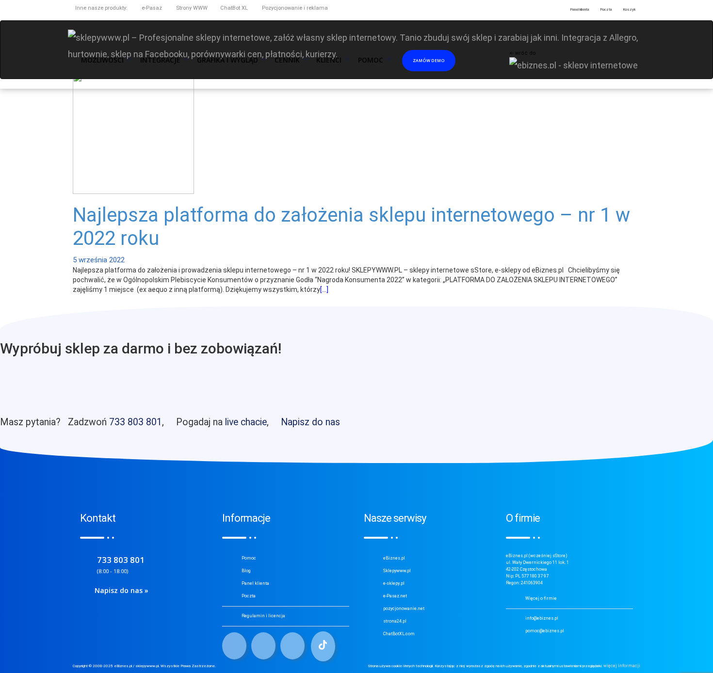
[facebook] (234, 645)
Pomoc (249, 558)
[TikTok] (323, 646)
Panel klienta (255, 583)
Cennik (287, 60)
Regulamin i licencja (263, 615)
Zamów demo (429, 60)
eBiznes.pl (394, 558)
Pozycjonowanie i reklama (294, 8)
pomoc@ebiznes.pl (544, 630)
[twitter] (263, 645)
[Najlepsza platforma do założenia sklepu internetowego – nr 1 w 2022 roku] (133, 132)
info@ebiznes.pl (541, 618)
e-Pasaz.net (395, 595)
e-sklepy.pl (394, 583)
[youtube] (292, 645)
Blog (246, 570)
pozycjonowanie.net (403, 608)
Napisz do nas (310, 422)
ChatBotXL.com (399, 633)
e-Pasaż (151, 8)
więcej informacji (621, 665)
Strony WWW (191, 8)
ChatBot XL (234, 8)
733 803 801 (135, 422)
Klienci (328, 60)
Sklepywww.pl (397, 570)
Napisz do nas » (121, 590)
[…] (324, 289)
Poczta (249, 595)
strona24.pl (394, 621)
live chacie (246, 422)
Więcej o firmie (541, 598)
